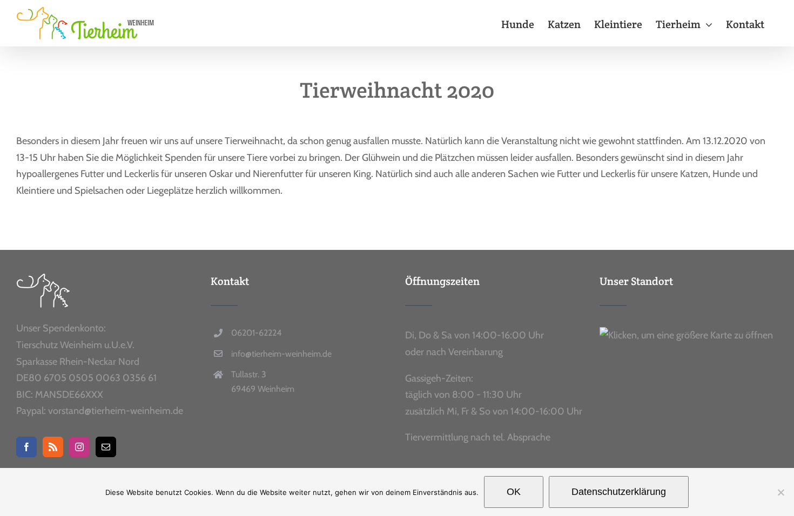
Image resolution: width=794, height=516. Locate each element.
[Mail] (106, 447)
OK (514, 491)
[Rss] (53, 447)
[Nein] (780, 492)
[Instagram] (79, 447)
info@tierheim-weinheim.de (281, 354)
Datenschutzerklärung (618, 491)
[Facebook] (26, 447)
